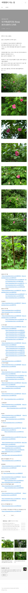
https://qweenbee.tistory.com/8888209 (13, 473)
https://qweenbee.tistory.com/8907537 (15, 353)
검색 (23, 3)
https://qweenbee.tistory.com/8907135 (11, 428)
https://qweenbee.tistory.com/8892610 (11, 382)
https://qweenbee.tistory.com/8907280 (16, 408)
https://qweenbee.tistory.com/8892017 (11, 466)
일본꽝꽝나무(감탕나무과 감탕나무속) (10, 529)
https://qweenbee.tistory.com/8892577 (11, 303)
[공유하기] (6, 515)
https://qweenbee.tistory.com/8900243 (12, 422)
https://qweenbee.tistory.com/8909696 (14, 487)
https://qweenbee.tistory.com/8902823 (15, 335)
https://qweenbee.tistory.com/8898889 (15, 332)
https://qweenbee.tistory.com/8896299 (15, 294)
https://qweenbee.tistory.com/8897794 (15, 283)
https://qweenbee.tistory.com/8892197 (14, 279)
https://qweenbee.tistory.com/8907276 (14, 449)
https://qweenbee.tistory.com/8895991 (15, 348)
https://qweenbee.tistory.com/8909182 (15, 337)
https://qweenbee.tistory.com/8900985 (11, 404)
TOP (25, 589)
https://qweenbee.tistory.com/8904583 (15, 286)
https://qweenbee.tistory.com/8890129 (11, 372)
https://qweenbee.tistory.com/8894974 (11, 437)
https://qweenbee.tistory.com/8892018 (11, 511)
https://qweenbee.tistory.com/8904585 (11, 312)
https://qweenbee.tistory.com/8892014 (11, 276)
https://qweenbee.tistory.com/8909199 (14, 379)
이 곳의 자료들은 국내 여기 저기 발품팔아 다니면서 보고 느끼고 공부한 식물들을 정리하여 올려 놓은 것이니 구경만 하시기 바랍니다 (11, 571)
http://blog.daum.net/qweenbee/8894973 (12, 455)
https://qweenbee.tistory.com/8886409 (11, 415)
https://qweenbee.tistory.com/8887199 (11, 486)
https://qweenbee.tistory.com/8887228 (14, 399)
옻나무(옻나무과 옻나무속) (8, 523)
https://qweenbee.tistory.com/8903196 (11, 442)
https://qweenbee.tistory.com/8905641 (14, 480)
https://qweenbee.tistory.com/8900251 (11, 477)
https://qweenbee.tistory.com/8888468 (11, 326)
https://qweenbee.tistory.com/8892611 (14, 330)
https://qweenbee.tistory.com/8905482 (15, 446)
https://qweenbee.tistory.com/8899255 (11, 393)
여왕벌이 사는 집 (8, 2)
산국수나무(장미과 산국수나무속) (10, 528)
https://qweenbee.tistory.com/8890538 (11, 315)
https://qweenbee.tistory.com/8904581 (11, 388)
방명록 (7, 7)
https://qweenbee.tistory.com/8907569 (11, 482)
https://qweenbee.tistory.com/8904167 (11, 310)
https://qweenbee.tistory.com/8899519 (14, 375)
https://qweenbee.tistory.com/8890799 (11, 290)
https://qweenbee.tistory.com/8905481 (11, 493)
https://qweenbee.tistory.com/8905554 (11, 448)
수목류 (9, 520)
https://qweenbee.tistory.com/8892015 (15, 346)
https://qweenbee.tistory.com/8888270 (11, 361)
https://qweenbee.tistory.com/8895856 (15, 419)
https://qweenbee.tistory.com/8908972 (11, 451)
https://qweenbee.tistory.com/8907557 (11, 498)
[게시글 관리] (8, 515)
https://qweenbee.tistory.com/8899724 (15, 334)
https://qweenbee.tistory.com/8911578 (15, 355)
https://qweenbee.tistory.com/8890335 (11, 343)
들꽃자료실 (5, 520)
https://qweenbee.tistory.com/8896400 (15, 386)
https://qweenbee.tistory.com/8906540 (11, 506)
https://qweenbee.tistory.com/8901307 (15, 319)
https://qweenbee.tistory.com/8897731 (14, 350)
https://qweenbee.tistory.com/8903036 (15, 297)
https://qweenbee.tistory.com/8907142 (14, 431)
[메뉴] (25, 2)
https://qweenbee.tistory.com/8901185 (15, 352)
